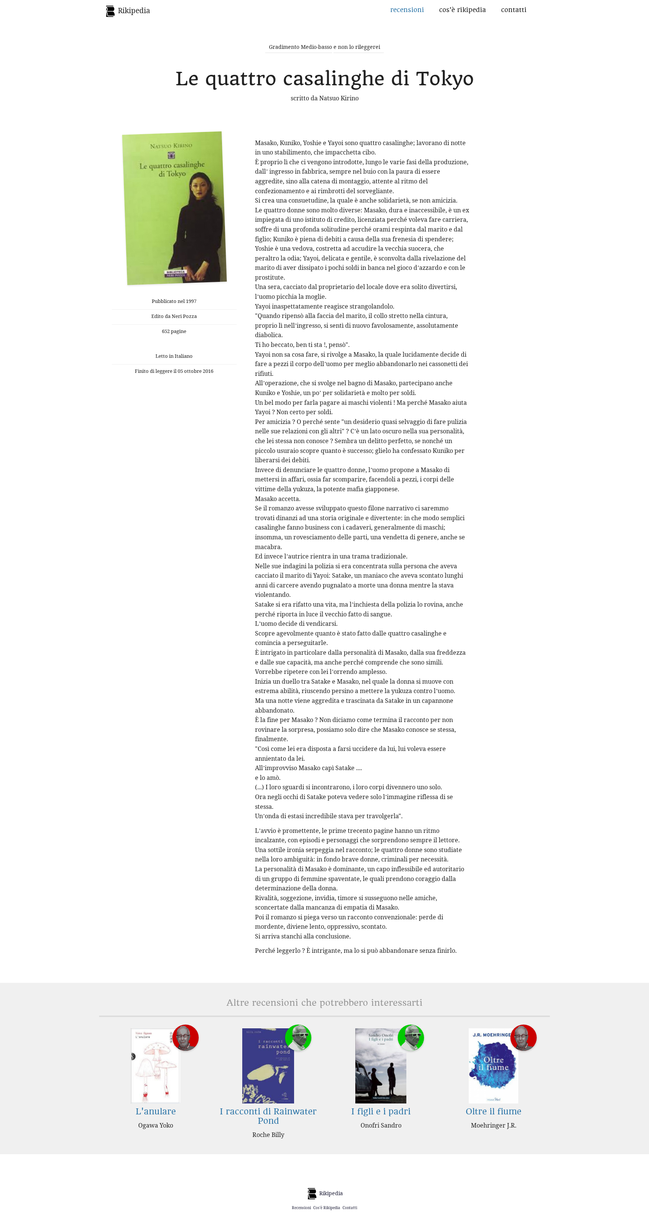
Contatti (514, 10)
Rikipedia (133, 10)
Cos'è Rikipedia (462, 10)
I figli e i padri (381, 1111)
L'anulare (156, 1111)
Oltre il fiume (493, 1111)
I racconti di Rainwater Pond (268, 1116)
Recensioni (407, 10)
